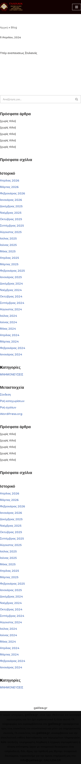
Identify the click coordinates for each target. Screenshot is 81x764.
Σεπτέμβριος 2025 (12, 225)
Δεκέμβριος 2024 (11, 283)
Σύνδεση (5, 394)
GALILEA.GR (52, 760)
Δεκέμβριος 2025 (11, 206)
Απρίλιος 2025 (9, 258)
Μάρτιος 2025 (9, 264)
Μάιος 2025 (8, 251)
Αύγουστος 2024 (11, 309)
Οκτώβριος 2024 (11, 296)
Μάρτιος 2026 (9, 187)
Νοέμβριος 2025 (10, 212)
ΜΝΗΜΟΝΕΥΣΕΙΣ (11, 374)
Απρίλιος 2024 (9, 335)
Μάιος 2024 (8, 328)
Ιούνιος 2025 (8, 245)
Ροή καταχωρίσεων (12, 401)
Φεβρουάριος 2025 (12, 270)
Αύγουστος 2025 (11, 232)
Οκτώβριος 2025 (11, 219)
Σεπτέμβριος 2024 (12, 303)
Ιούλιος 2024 (8, 315)
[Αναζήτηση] (77, 99)
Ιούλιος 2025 (8, 238)
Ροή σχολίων (8, 407)
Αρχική (4, 27)
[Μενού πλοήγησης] (76, 7)
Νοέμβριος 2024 (11, 290)
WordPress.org (11, 414)
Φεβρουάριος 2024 (12, 348)
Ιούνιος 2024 (8, 322)
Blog (14, 27)
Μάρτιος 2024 (9, 341)
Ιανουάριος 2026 (11, 200)
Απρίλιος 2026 (9, 180)
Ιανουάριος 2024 (11, 354)
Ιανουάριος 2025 (11, 277)
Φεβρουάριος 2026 (12, 193)
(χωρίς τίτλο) (8, 121)
